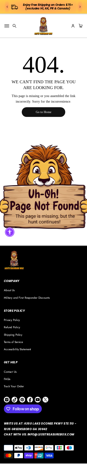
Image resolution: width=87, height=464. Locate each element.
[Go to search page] (14, 26)
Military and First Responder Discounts (27, 298)
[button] (7, 6)
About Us (9, 290)
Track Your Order (14, 386)
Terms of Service (13, 342)
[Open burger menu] (7, 26)
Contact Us (10, 372)
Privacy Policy (12, 320)
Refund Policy (12, 327)
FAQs (7, 379)
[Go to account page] (73, 26)
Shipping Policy (13, 335)
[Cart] (80, 26)
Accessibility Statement (17, 349)
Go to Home (43, 112)
